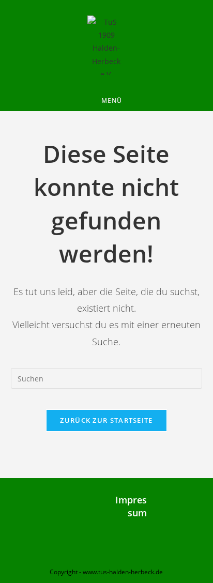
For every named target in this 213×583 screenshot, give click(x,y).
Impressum (131, 506)
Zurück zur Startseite (106, 420)
